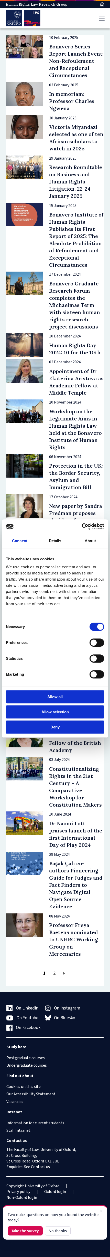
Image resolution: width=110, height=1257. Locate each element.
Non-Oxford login (21, 1197)
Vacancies (14, 1102)
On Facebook (28, 1027)
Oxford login (55, 1191)
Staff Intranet (18, 1130)
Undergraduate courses (26, 1065)
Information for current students (35, 1123)
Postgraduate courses (25, 1058)
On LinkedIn (27, 1008)
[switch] (97, 642)
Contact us (40, 1167)
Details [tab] (55, 541)
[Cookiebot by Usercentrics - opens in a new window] (81, 526)
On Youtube (27, 1018)
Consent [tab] (19, 541)
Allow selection (55, 712)
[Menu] (102, 18)
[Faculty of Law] (23, 18)
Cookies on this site (23, 1086)
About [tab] (90, 541)
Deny (55, 727)
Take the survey (25, 1230)
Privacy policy (18, 1191)
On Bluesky (64, 1018)
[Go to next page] (65, 973)
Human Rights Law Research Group (36, 4)
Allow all (55, 697)
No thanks (58, 1230)
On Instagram (67, 1008)
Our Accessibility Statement (31, 1094)
